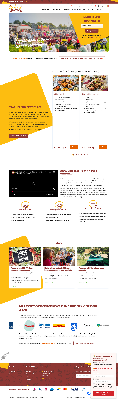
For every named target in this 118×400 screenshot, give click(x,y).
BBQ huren (69, 397)
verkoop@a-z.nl (48, 378)
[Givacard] (83, 390)
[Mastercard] (64, 390)
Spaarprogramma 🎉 (79, 6)
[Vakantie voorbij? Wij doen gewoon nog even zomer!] (25, 256)
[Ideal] (33, 390)
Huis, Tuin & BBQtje (24, 273)
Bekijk (74, 147)
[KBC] (51, 390)
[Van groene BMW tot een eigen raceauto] (93, 256)
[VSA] (73, 390)
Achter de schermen (92, 273)
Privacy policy (33, 397)
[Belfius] (45, 390)
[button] (108, 6)
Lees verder (14, 286)
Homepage (14, 273)
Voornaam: (96, 374)
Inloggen (102, 6)
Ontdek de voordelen (20, 58)
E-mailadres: (96, 379)
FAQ (84, 9)
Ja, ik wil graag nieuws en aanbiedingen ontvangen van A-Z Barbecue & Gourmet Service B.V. (102, 386)
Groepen (67, 9)
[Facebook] (88, 393)
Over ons (91, 9)
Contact (99, 9)
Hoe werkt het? (30, 374)
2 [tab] (76, 154)
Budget (95, 71)
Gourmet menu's (56, 9)
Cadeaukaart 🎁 (91, 6)
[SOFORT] (57, 390)
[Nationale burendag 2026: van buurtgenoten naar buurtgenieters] (59, 256)
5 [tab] (84, 154)
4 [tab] (81, 154)
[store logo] (15, 8)
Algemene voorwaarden (22, 397)
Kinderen (87, 71)
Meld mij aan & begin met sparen (103, 393)
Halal (79, 71)
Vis (67, 71)
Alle (55, 71)
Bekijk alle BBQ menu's (18, 136)
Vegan (72, 71)
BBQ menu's (45, 9)
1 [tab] (73, 154)
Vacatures (28, 379)
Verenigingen (76, 9)
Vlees (61, 71)
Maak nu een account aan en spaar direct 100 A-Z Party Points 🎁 (82, 58)
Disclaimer (11, 397)
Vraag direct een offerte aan (84, 343)
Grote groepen (13, 374)
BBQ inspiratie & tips (80, 397)
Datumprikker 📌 (67, 6)
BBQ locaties (90, 397)
